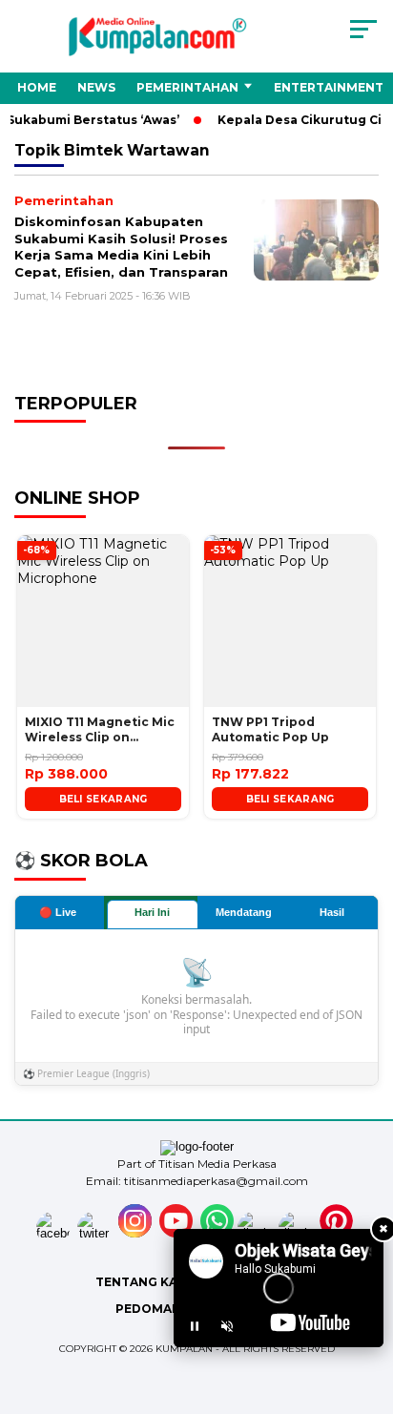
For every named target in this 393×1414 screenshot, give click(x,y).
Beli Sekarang (103, 799)
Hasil (332, 912)
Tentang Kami (144, 1282)
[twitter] (95, 1233)
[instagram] (136, 1233)
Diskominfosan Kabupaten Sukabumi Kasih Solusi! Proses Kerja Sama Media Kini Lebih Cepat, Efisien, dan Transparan (121, 247)
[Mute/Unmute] (227, 1326)
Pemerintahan (187, 87)
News (96, 87)
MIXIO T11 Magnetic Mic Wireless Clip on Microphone (100, 731)
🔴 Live (57, 912)
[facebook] (54, 1233)
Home (36, 87)
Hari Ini (152, 912)
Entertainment (328, 87)
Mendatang (244, 912)
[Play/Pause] (194, 1326)
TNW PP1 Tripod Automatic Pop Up (270, 730)
